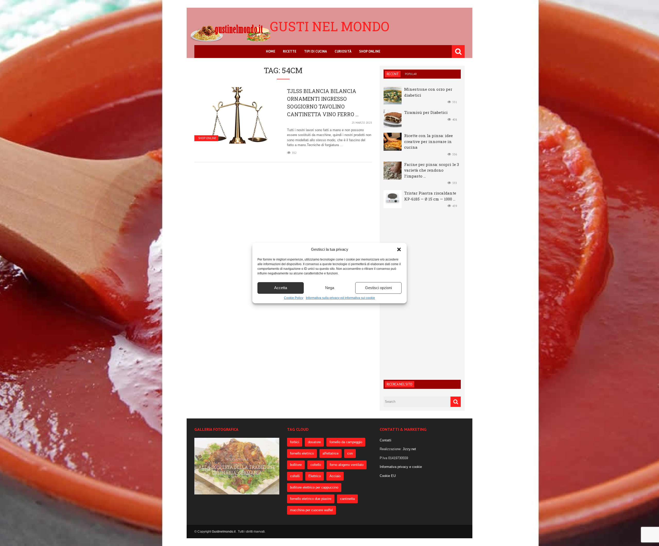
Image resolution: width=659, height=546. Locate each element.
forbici (294, 442)
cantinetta (347, 499)
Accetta (280, 287)
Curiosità (343, 51)
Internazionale (237, 459)
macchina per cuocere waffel (311, 510)
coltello (315, 465)
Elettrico (314, 476)
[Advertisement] (422, 293)
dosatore (314, 442)
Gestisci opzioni (378, 287)
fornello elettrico (302, 453)
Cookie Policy (293, 297)
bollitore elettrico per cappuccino (314, 487)
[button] (399, 249)
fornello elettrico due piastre (310, 499)
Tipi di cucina (315, 51)
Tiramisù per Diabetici (426, 112)
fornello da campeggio (346, 442)
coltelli (295, 476)
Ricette (289, 51)
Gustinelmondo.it (224, 531)
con (350, 453)
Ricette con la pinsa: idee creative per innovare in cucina (428, 141)
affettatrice (331, 453)
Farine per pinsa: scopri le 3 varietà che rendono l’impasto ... (431, 170)
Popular (411, 74)
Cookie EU (388, 476)
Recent (393, 74)
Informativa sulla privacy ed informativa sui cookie (340, 297)
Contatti (385, 440)
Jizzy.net (409, 449)
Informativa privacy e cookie (401, 467)
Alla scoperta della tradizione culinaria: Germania (236, 469)
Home (270, 51)
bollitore (296, 465)
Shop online (369, 51)
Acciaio (335, 476)
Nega (329, 287)
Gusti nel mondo (329, 26)
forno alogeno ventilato (346, 465)
